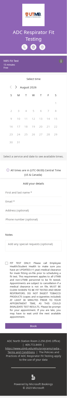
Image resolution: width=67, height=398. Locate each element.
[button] (10, 87)
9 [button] (11, 118)
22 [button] (55, 126)
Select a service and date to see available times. (33, 156)
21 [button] (48, 126)
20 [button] (41, 126)
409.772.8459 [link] (33, 344)
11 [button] (26, 118)
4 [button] (26, 111)
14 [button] (48, 118)
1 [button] (56, 103)
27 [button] (41, 134)
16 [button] (11, 126)
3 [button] (18, 111)
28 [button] (48, 134)
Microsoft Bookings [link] (41, 384)
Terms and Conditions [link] (21, 352)
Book (33, 326)
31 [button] (18, 142)
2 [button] (11, 111)
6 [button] (41, 111)
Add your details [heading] (33, 183)
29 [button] (55, 134)
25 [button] (26, 134)
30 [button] (11, 142)
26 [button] (33, 134)
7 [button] (48, 111)
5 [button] (33, 111)
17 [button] (18, 126)
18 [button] (26, 126)
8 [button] (56, 111)
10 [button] (18, 118)
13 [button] (41, 118)
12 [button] (33, 118)
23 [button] (11, 134)
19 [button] (33, 126)
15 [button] (55, 118)
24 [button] (18, 134)
